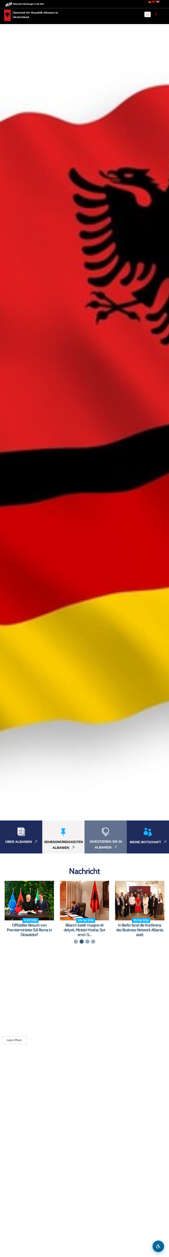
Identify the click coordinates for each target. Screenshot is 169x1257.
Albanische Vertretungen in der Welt (28, 4)
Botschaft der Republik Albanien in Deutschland (35, 15)
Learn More (14, 1040)
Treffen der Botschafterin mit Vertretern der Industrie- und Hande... (84, 930)
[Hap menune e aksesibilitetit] (158, 1246)
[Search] (155, 14)
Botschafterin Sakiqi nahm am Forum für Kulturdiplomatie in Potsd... (29, 930)
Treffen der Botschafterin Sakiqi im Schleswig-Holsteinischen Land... (139, 930)
